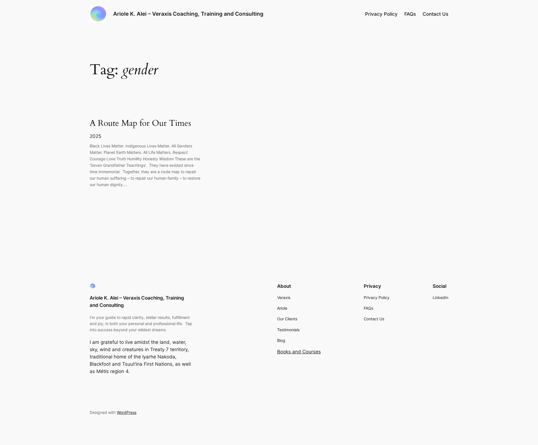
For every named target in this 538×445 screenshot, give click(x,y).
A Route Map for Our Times (140, 124)
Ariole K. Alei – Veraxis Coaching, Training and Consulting (188, 13)
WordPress (126, 412)
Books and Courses (299, 351)
